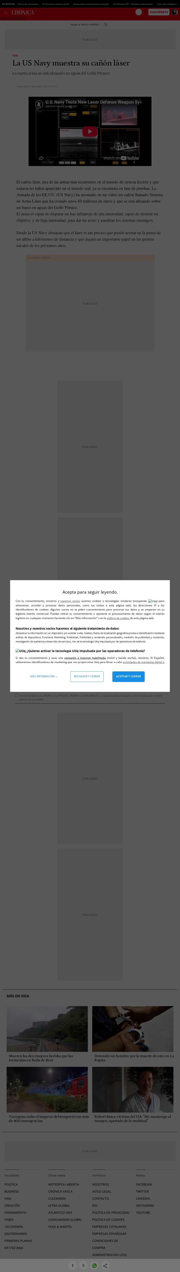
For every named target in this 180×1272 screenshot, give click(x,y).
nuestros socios (70, 601)
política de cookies (118, 618)
